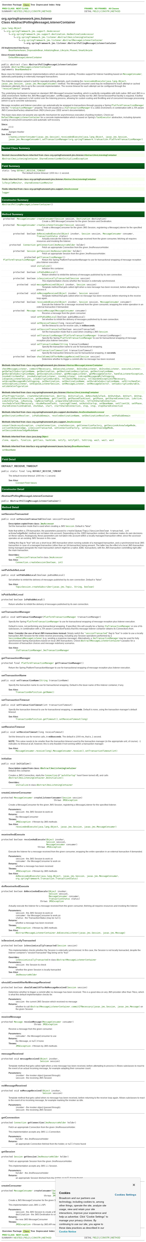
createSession (66, 425)
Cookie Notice (67, 1231)
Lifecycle (64, 50)
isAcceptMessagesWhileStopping (96, 376)
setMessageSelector (98, 384)
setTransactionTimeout (50, 350)
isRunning (26, 401)
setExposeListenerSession (44, 384)
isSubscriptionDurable (46, 379)
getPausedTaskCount (79, 398)
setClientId (122, 403)
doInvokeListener (87, 369)
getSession (43, 251)
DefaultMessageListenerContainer (25, 57)
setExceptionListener (14, 384)
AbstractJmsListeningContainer (100, 155)
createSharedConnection (40, 396)
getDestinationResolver (15, 415)
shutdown (38, 406)
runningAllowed (68, 403)
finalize (26, 440)
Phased (73, 50)
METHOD (46, 11)
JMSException (69, 800)
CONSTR (36, 11)
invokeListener (66, 376)
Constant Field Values (26, 483)
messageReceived (46, 284)
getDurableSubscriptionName (18, 374)
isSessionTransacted (40, 428)
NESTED (18, 11)
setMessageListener (73, 384)
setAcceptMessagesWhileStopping (20, 381)
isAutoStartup (10, 401)
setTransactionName (48, 344)
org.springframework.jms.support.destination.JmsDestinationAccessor (53, 34)
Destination (83, 219)
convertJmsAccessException (17, 425)
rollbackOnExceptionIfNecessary (106, 379)
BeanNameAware (17, 50)
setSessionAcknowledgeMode (97, 428)
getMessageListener (75, 374)
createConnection (46, 425)
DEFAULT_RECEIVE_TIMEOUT (31, 170)
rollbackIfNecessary (73, 379)
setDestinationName (73, 381)
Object (65, 234)
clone (5, 440)
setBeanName (106, 403)
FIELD (27, 11)
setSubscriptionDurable (125, 384)
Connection (29, 245)
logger (5, 192)
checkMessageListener (14, 369)
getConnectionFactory (89, 425)
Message (31, 310)
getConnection (45, 245)
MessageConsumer (26, 219)
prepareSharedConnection (70, 401)
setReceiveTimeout (47, 323)
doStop (138, 396)
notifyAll (73, 440)
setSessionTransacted (49, 329)
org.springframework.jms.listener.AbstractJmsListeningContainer (55, 37)
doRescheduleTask (95, 396)
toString (87, 440)
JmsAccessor (71, 189)
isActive (137, 398)
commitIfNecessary (40, 369)
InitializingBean (51, 50)
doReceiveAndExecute (48, 234)
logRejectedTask (43, 401)
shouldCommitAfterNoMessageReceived (58, 356)
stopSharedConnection (110, 406)
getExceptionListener (49, 374)
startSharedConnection (67, 406)
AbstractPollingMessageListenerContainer (26, 204)
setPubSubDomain (121, 415)
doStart (127, 396)
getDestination (45, 371)
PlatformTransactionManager (19, 260)
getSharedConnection (117, 398)
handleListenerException (128, 374)
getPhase (98, 398)
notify (62, 440)
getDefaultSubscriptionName (18, 371)
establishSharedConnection (17, 398)
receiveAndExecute (47, 302)
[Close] (134, 1185)
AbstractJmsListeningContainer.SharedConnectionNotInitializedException (45, 158)
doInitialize (75, 396)
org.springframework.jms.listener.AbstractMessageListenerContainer (62, 40)
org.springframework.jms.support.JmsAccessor (33, 31)
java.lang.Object (11, 28)
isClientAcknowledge (14, 428)
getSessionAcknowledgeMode (119, 425)
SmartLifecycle (85, 50)
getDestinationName (101, 371)
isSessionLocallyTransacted (53, 278)
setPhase (137, 403)
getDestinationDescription (72, 371)
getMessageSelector (100, 374)
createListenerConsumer (50, 225)
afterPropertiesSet (13, 396)
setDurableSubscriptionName (103, 381)
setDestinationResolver (95, 415)
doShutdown (114, 396)
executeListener (131, 369)
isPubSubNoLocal (46, 272)
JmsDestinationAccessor (91, 412)
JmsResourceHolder (64, 245)
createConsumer (45, 219)
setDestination (50, 381)
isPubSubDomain (40, 415)
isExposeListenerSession (16, 379)
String (64, 344)
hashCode (51, 440)
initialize (43, 266)
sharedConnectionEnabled (16, 406)
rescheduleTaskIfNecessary (17, 403)
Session (59, 219)
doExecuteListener (63, 369)
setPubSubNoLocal (47, 317)
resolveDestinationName (65, 415)
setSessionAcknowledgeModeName (20, 430)
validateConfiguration (15, 386)
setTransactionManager (50, 335)
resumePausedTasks (46, 403)
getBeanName (42, 398)
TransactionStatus (47, 236)
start (49, 406)
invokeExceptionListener (41, 376)
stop (85, 406)
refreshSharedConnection (101, 401)
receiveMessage (45, 310)
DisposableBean (35, 50)
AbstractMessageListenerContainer (31, 67)
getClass (38, 440)
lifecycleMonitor (12, 183)
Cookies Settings (125, 1194)
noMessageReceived (47, 293)
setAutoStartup (88, 403)
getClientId (59, 398)
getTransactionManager (50, 257)
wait (96, 440)
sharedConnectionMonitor (38, 183)
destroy (61, 396)
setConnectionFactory (66, 428)
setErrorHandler (131, 381)
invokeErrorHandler (13, 376)
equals (14, 440)
